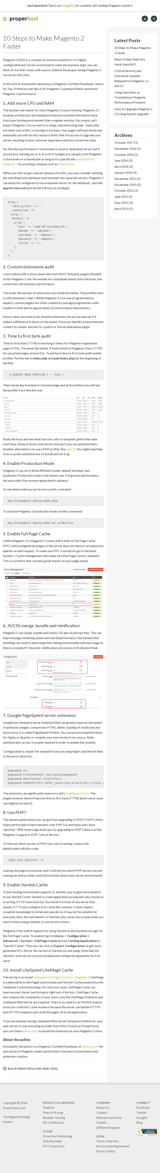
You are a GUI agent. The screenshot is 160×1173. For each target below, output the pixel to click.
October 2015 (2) (126, 190)
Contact (101, 1112)
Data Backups (52, 1141)
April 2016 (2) (123, 166)
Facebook (143, 1107)
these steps (30, 1031)
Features (48, 1107)
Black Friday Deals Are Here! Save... (33, 1068)
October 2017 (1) (126, 142)
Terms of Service (107, 1141)
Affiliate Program (108, 1127)
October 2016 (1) (126, 154)
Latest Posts (127, 40)
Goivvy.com (90, 1046)
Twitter (141, 1112)
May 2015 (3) (123, 202)
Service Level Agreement (112, 1146)
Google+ (142, 1117)
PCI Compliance (54, 1146)
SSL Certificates (53, 1122)
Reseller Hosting (54, 1117)
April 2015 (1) (123, 208)
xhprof (70, 449)
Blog (139, 1122)
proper (23, 18)
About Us (102, 1107)
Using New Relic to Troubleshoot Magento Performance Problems (130, 97)
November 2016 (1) (127, 148)
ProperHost (66, 164)
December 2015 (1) (127, 178)
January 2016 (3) (125, 172)
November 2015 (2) (127, 184)
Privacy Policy (105, 1151)
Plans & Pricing (53, 1112)
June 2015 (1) (123, 196)
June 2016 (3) (123, 160)
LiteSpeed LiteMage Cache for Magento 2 (61, 977)
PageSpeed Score (77, 793)
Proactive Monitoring (57, 1136)
